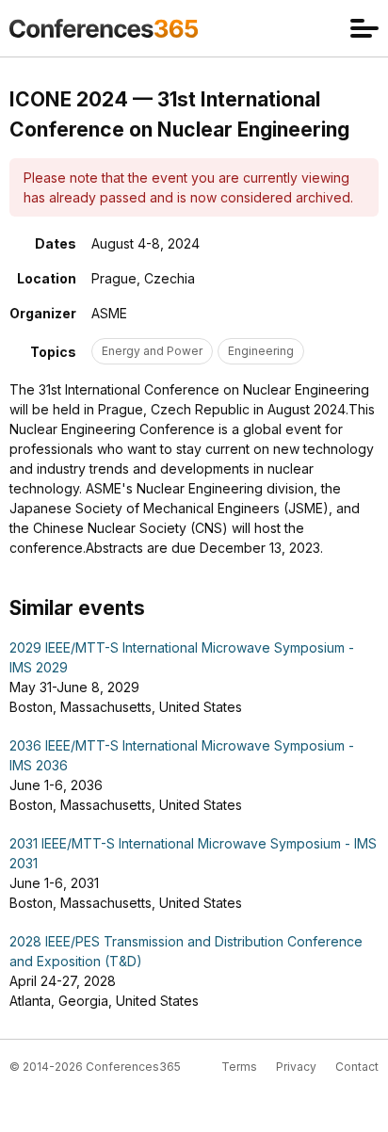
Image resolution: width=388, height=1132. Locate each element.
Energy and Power (152, 351)
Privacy (296, 1066)
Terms (239, 1066)
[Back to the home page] (103, 28)
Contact (357, 1066)
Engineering (261, 351)
